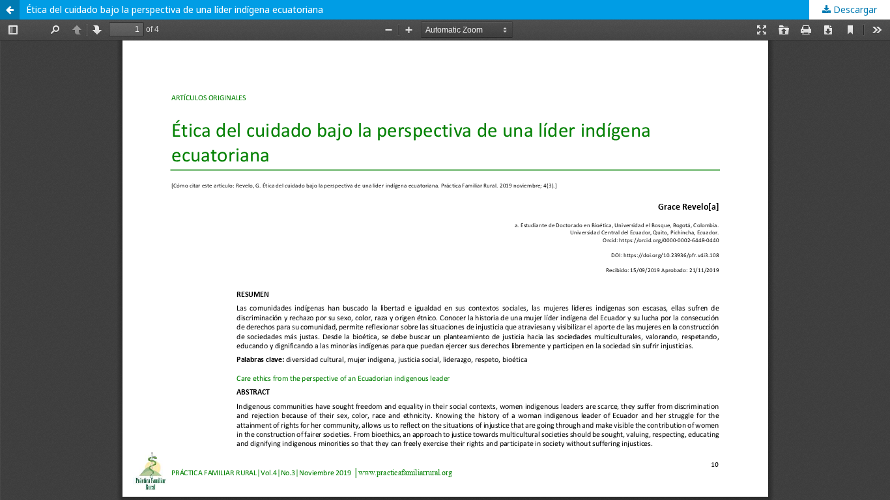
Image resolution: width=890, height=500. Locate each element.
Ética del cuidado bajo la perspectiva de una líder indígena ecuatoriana (174, 9)
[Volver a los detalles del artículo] (10, 10)
